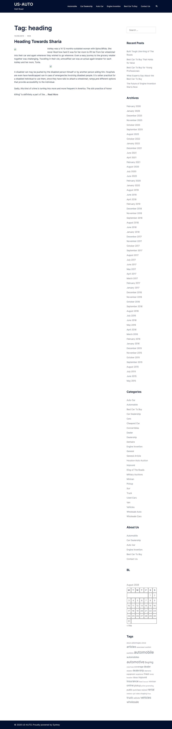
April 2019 (131, 199)
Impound (131, 465)
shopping (143, 694)
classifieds (130, 667)
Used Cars (132, 497)
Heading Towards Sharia (37, 41)
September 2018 (134, 218)
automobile (144, 652)
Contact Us (145, 6)
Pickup (130, 483)
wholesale (133, 702)
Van (29, 36)
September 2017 (134, 250)
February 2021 (133, 162)
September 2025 (135, 129)
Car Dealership (86, 6)
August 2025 (133, 134)
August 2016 (133, 311)
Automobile (72, 6)
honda (152, 674)
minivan (152, 681)
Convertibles (133, 428)
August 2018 (133, 222)
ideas (135, 677)
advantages (136, 643)
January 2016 (133, 343)
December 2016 (134, 292)
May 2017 (131, 269)
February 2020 (134, 180)
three (149, 694)
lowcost (145, 682)
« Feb (129, 625)
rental (151, 689)
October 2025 (133, 125)
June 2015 (131, 376)
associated (141, 647)
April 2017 (131, 274)
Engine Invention (114, 6)
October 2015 (133, 357)
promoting (149, 686)
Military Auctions (135, 474)
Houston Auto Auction (137, 460)
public (129, 689)
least (141, 682)
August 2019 (133, 190)
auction (148, 647)
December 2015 (134, 348)
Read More (53, 94)
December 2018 (134, 208)
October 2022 (133, 139)
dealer (147, 666)
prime (143, 686)
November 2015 (134, 353)
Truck (129, 493)
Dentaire (131, 442)
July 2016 (131, 315)
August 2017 (133, 255)
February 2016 (133, 339)
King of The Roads (135, 470)
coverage (138, 666)
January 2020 (133, 185)
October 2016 (133, 301)
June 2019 (131, 194)
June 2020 (132, 176)
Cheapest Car (133, 423)
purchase (137, 690)
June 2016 (131, 320)
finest (146, 674)
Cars (129, 418)
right (133, 694)
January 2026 (133, 111)
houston (129, 678)
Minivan (130, 479)
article (144, 643)
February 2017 (133, 283)
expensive (139, 674)
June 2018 (131, 227)
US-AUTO (23, 4)
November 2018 (134, 213)
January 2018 (133, 232)
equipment (131, 674)
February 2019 (133, 204)
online (130, 685)
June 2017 (131, 264)
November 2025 (134, 120)
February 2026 (134, 106)
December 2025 (134, 115)
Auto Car (99, 6)
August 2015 (133, 367)
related (144, 690)
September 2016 (134, 306)
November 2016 (134, 297)
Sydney (56, 724)
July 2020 (131, 171)
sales (138, 694)
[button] (157, 6)
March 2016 (132, 334)
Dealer (130, 432)
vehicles (146, 697)
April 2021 (131, 157)
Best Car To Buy (130, 6)
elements (148, 671)
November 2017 (134, 241)
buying (149, 662)
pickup (137, 685)
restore (129, 694)
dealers (129, 671)
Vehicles (130, 507)
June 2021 (131, 153)
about (129, 643)
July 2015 (131, 371)
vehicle (136, 698)
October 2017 (133, 246)
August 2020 (133, 166)
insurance (133, 681)
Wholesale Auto (134, 511)
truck (130, 697)
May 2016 (131, 325)
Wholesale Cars (134, 516)
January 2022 (133, 143)
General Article (134, 456)
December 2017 (134, 236)
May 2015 (131, 381)
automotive (135, 662)
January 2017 (133, 287)
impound (143, 677)
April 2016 (131, 329)
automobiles (133, 657)
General (130, 451)
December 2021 (134, 148)
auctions (130, 653)
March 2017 (132, 278)
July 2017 (131, 260)
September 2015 (134, 362)
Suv (128, 488)
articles (131, 646)
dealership (138, 670)
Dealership (132, 437)
